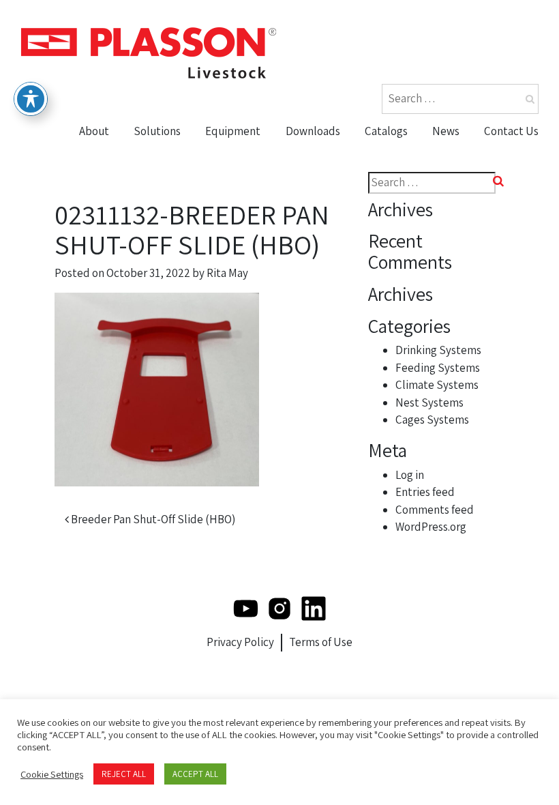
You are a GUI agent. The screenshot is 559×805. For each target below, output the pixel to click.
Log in (409, 474)
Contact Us (511, 130)
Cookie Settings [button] (51, 774)
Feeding (232, 181)
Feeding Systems (437, 367)
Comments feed (434, 509)
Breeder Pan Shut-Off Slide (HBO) (152, 519)
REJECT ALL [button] (124, 774)
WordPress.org (430, 526)
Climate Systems (437, 384)
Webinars (315, 233)
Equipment (232, 130)
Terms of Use (320, 641)
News (445, 130)
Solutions (157, 130)
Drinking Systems (438, 349)
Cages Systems (432, 419)
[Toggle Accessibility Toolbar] (30, 99)
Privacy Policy (240, 641)
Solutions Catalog (416, 181)
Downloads (313, 130)
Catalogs (386, 130)
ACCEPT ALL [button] (195, 774)
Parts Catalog (404, 154)
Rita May (227, 272)
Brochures (319, 154)
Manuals (313, 207)
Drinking (232, 154)
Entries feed (425, 491)
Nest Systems (247, 233)
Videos (307, 181)
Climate (231, 207)
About (94, 130)
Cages (226, 259)
